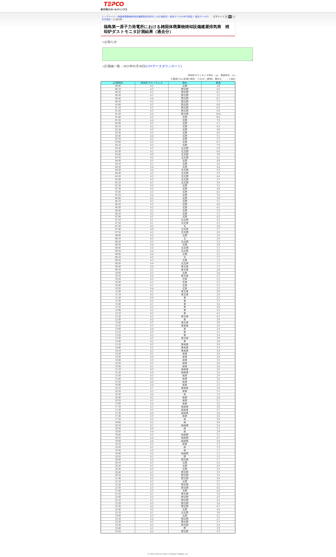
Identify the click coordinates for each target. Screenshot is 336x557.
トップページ (108, 16)
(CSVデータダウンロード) (163, 66)
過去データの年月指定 (181, 16)
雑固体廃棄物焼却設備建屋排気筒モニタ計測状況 (143, 16)
